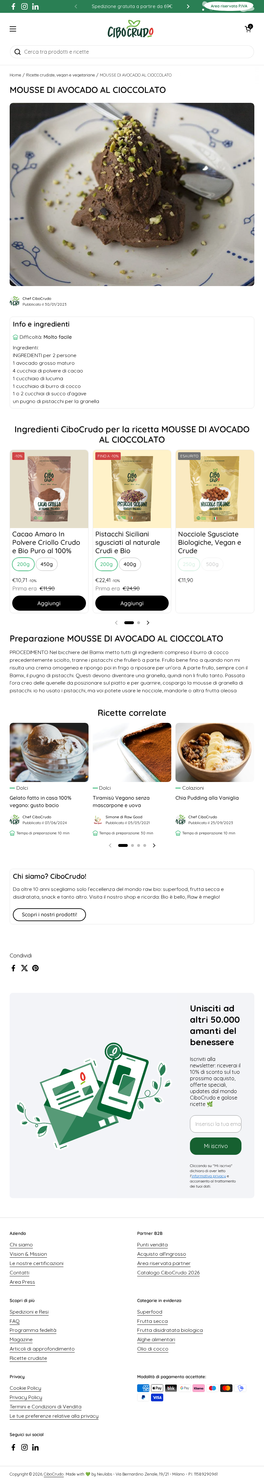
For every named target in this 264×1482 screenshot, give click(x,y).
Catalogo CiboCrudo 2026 (168, 1272)
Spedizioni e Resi (29, 1311)
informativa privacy (209, 1175)
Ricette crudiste (28, 1358)
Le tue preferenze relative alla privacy (54, 1416)
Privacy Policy (26, 1397)
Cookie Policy (25, 1388)
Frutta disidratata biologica (170, 1330)
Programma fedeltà (33, 1330)
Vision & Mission (28, 1254)
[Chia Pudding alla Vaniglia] (214, 752)
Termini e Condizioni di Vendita (45, 1406)
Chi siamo (21, 1244)
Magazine (21, 1339)
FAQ (15, 1321)
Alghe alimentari (156, 1339)
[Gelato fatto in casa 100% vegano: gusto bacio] (49, 752)
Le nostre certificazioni (36, 1263)
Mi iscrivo (216, 1146)
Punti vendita (152, 1244)
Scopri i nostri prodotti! (49, 914)
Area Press (22, 1282)
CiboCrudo (54, 1474)
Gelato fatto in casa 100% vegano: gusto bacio (40, 802)
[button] (247, 28)
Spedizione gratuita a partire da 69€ (132, 6)
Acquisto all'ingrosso (161, 1254)
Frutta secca (152, 1321)
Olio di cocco (152, 1348)
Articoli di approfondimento (42, 1348)
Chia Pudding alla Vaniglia (207, 798)
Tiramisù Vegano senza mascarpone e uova (121, 802)
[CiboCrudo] (130, 29)
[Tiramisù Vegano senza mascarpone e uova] (132, 752)
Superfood (149, 1311)
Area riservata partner (164, 1263)
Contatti (19, 1272)
